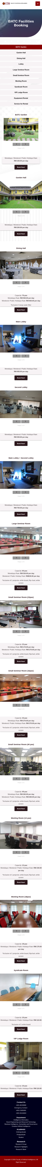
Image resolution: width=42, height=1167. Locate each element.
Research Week (21, 1149)
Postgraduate (21, 1134)
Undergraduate (21, 1132)
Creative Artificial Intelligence (21, 1126)
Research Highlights (21, 1147)
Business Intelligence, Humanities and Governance (21, 1124)
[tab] (21, 47)
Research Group (21, 1144)
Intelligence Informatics (21, 1120)
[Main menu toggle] (37, 3)
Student (21, 1137)
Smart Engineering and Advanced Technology (21, 1122)
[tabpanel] (21, 134)
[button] (21, 167)
